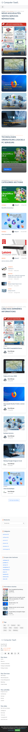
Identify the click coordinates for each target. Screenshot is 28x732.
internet (5, 543)
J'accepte (17, 730)
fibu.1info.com (4, 708)
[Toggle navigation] (2, 7)
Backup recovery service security (16, 607)
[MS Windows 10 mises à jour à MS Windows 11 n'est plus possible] (14, 155)
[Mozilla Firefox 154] (14, 393)
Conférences (3, 693)
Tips (10, 630)
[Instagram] (15, 653)
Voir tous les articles (14, 500)
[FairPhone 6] (4, 268)
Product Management (5, 679)
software (6, 537)
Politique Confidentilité (5, 665)
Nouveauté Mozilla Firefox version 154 (13, 88)
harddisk (5, 574)
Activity (2, 698)
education (6, 546)
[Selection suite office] (14, 221)
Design (5, 627)
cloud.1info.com (4, 719)
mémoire (5, 576)
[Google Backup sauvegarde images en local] (4, 283)
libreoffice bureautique (8, 208)
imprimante (6, 569)
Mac (19, 625)
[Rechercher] (23, 523)
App (4, 625)
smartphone (6, 567)
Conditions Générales (5, 663)
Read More (7, 169)
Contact (2, 700)
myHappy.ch (3, 710)
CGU (16, 728)
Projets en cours (4, 691)
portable (5, 562)
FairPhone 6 (10, 268)
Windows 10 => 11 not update (14, 162)
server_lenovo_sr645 (7, 261)
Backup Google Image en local (12, 123)
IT (8, 625)
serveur (5, 565)
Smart (5, 630)
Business (13, 625)
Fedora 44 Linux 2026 (11, 71)
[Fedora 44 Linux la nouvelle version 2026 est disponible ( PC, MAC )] (14, 65)
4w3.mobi (3, 712)
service (5, 540)
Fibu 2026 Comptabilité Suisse (12, 52)
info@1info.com (7, 650)
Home (2, 659)
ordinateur (6, 560)
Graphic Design (4, 684)
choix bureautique (6, 234)
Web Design (3, 675)
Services (2, 696)
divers (5, 579)
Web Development (4, 677)
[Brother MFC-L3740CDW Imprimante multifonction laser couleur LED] (4, 275)
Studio (21, 627)
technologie (6, 549)
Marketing (15, 630)
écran (5, 572)
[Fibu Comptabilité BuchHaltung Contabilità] (14, 39)
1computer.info (4, 717)
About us (2, 661)
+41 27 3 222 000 (6, 648)
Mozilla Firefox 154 (13, 602)
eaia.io (8, 708)
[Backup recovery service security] (14, 101)
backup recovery (9, 106)
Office (10, 627)
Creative (16, 627)
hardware (6, 534)
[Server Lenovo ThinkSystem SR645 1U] (14, 247)
